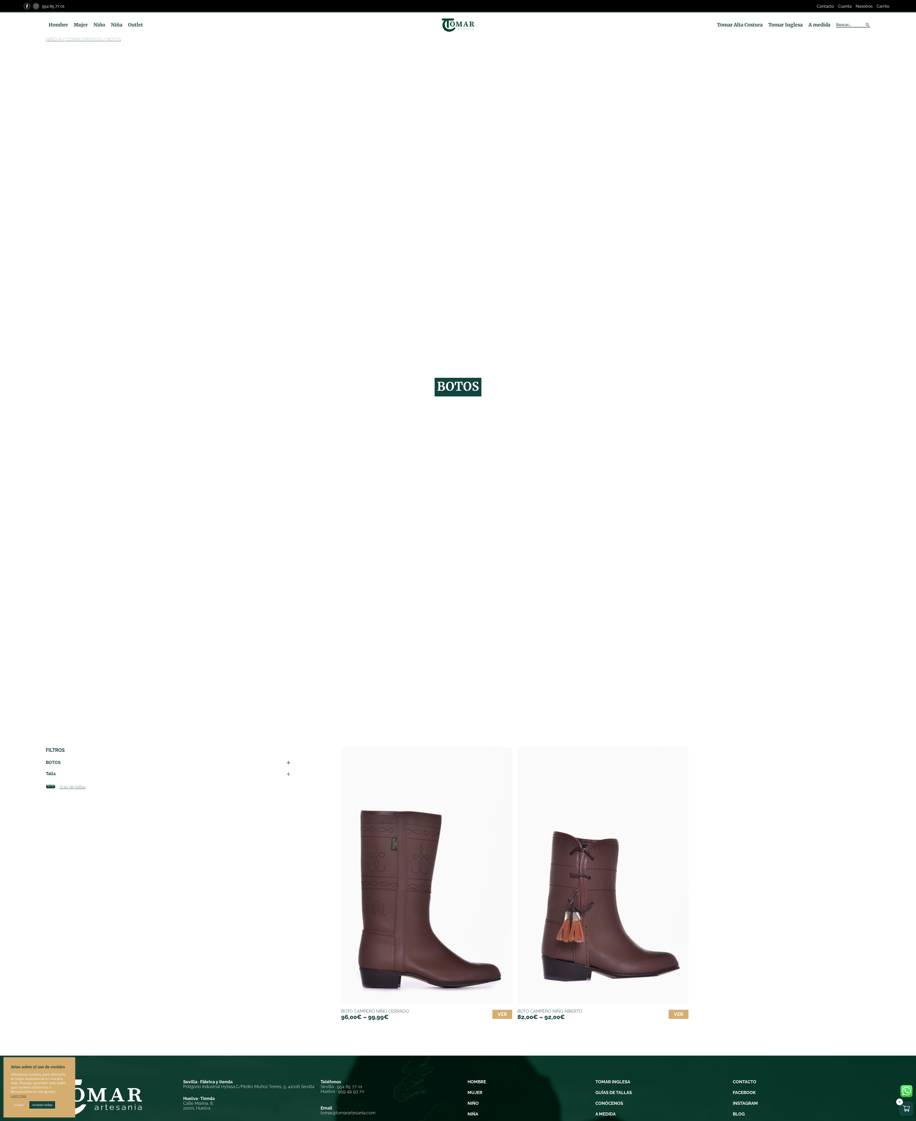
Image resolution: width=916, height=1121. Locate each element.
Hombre (58, 25)
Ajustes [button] (19, 1105)
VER (502, 1014)
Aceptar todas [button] (42, 1105)
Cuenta (845, 6)
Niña (116, 25)
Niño (99, 25)
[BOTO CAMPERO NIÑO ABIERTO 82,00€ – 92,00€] (602, 875)
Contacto (825, 6)
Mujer (81, 25)
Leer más (18, 1096)
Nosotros (864, 6)
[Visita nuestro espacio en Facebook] (27, 6)
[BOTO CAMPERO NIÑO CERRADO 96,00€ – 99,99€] (426, 875)
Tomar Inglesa (785, 25)
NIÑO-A (53, 39)
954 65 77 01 (53, 6)
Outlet (135, 25)
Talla (51, 773)
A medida (819, 25)
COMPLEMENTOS (84, 39)
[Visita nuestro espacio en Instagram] (36, 6)
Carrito (883, 6)
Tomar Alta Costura (740, 25)
